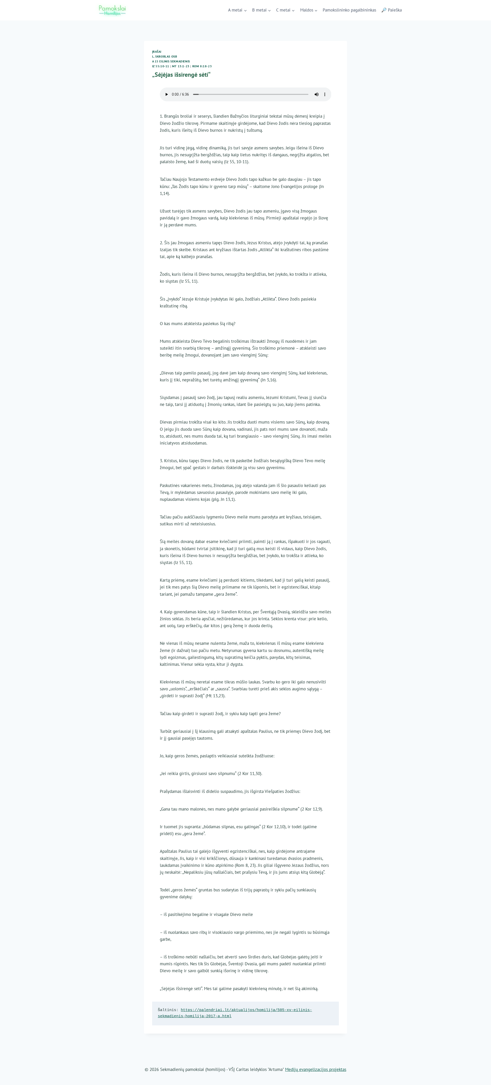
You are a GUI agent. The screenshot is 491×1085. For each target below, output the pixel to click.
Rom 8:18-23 (202, 66)
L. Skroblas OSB (164, 56)
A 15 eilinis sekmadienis (171, 61)
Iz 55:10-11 (161, 66)
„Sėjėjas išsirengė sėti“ (181, 75)
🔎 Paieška (391, 10)
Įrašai (157, 51)
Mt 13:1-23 (180, 66)
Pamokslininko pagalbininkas (349, 10)
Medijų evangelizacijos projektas (315, 1069)
